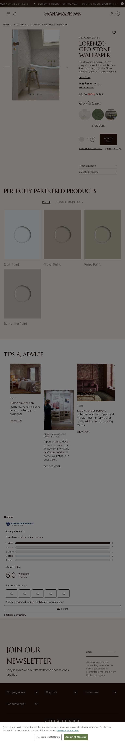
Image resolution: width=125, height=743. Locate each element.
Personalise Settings (48, 736)
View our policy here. (68, 730)
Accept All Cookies (75, 736)
